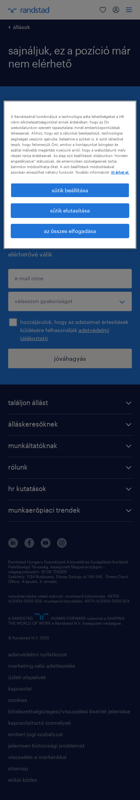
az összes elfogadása (70, 231)
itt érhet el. (120, 172)
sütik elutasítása (70, 210)
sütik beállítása (70, 190)
